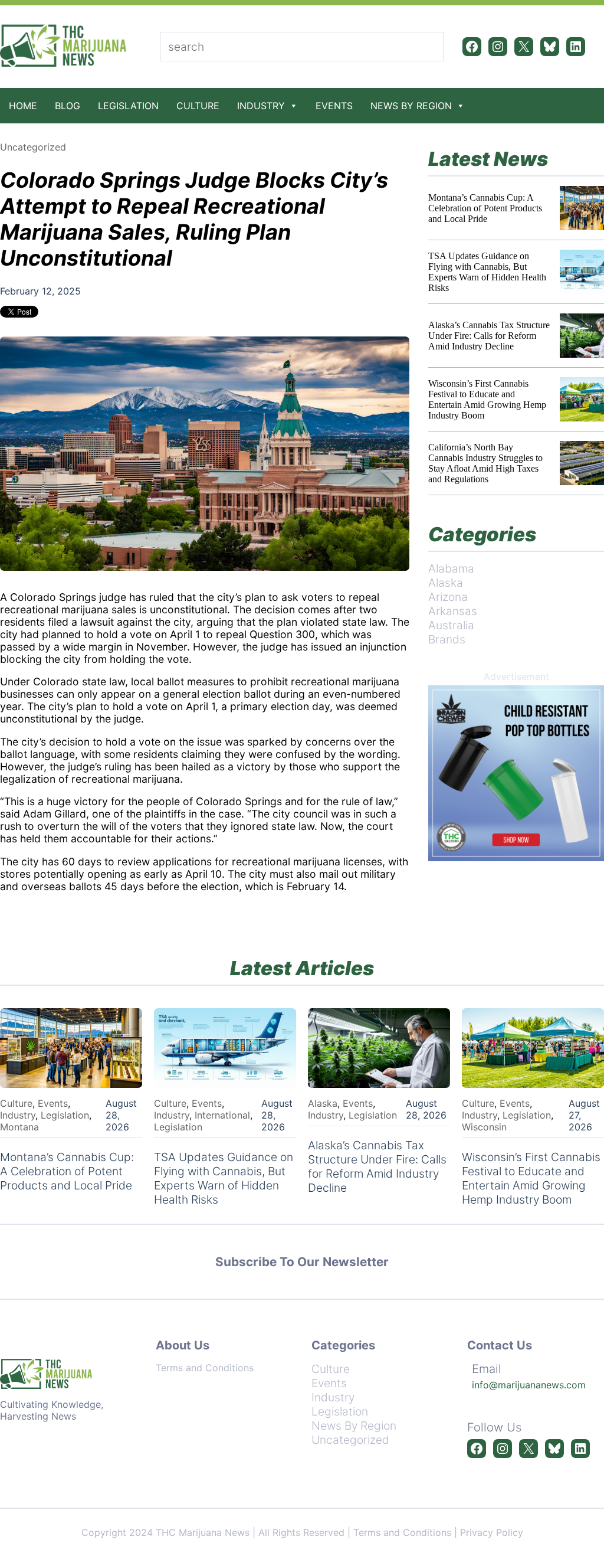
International (222, 1115)
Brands (446, 639)
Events (334, 106)
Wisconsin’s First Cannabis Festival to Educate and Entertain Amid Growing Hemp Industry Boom (487, 399)
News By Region (411, 106)
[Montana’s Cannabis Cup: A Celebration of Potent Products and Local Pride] (582, 208)
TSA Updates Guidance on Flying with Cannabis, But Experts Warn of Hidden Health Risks (487, 272)
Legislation (128, 106)
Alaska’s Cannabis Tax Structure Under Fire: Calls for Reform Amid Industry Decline (489, 335)
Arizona (448, 597)
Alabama (451, 568)
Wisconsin (484, 1127)
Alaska (445, 583)
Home (23, 106)
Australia (451, 625)
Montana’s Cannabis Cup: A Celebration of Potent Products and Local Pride (485, 208)
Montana (19, 1127)
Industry (261, 106)
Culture (197, 106)
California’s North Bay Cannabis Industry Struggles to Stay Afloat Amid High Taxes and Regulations (485, 463)
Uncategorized (33, 147)
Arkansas (452, 611)
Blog (67, 106)
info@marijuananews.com (529, 1385)
